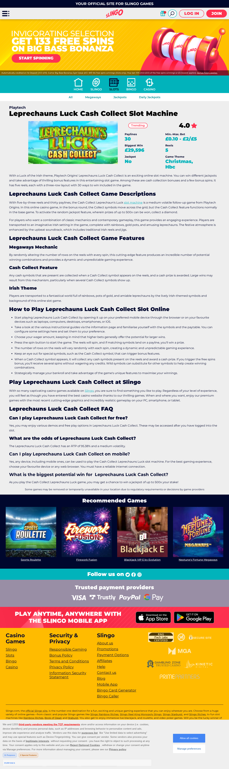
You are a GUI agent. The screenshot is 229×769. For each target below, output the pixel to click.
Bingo (131, 89)
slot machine (133, 202)
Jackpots (119, 97)
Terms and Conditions (69, 661)
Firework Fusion (86, 559)
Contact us (106, 672)
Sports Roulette (31, 559)
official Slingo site (36, 710)
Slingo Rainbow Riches (104, 714)
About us (105, 643)
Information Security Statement (67, 675)
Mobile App (107, 684)
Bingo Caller (108, 696)
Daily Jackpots (149, 97)
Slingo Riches (197, 714)
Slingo (96, 89)
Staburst (73, 718)
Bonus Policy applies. (207, 73)
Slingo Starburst (172, 714)
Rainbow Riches (33, 718)
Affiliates (104, 661)
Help (101, 667)
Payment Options (113, 655)
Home (78, 89)
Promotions (107, 649)
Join (216, 13)
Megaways (93, 97)
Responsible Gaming (68, 649)
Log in (191, 13)
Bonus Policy (60, 655)
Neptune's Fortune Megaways (198, 559)
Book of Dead (53, 718)
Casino (149, 89)
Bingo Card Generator (116, 690)
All (71, 97)
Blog (101, 678)
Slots (114, 89)
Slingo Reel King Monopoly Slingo (141, 714)
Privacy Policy (61, 667)
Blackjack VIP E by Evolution (142, 559)
